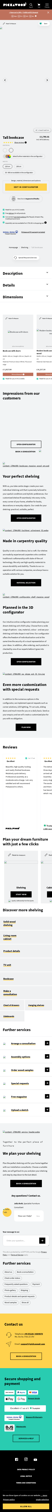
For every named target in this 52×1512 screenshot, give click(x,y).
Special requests (20, 1083)
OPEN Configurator (26, 518)
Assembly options (20, 1056)
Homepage (13, 247)
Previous (5, 80)
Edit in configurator (26, 187)
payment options (20, 217)
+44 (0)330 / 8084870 (33, 1334)
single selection (42, 1499)
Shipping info (21, 1427)
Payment (36, 1284)
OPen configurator (26, 661)
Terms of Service (17, 1255)
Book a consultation (25, 451)
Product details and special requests (20, 1296)
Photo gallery (10, 1290)
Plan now (26, 727)
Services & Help (26, 1438)
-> (42, 1241)
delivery (11, 213)
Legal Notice (26, 1476)
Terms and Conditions (26, 1483)
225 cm (7, 166)
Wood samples (11, 1302)
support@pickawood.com (33, 1344)
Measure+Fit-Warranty (34, 1417)
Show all (25, 1302)
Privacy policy (9, 1499)
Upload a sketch (19, 1110)
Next (47, 80)
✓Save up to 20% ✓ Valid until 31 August (23, 12)
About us (8, 1272)
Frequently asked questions (16, 1284)
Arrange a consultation (23, 1043)
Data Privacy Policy (26, 1469)
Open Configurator (26, 444)
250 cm (18, 166)
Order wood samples (22, 1070)
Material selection (26, 582)
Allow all (26, 1506)
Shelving (24, 247)
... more (44, 1495)
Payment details (34, 1398)
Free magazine (19, 1096)
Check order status (12, 1278)
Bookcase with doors (12, 351)
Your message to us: (11, 1232)
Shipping (24, 1290)
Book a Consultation (26, 1183)
